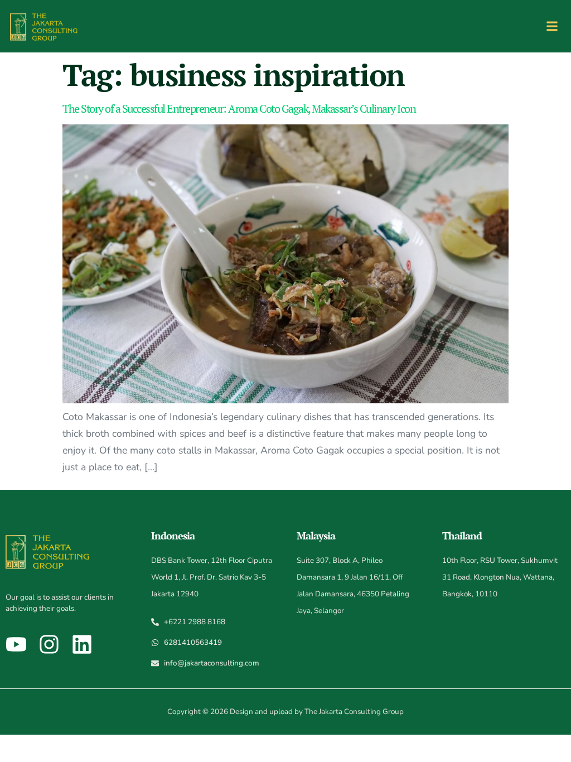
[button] (552, 26)
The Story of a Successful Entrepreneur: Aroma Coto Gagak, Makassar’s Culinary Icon (238, 108)
